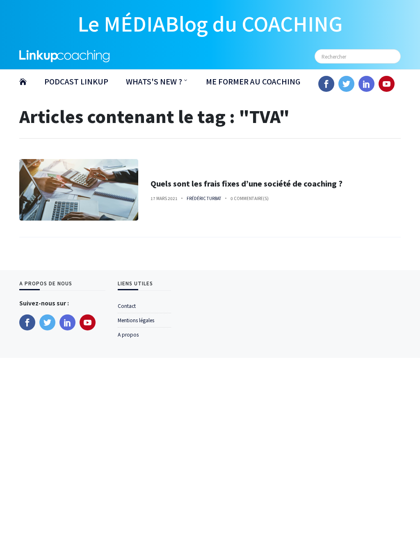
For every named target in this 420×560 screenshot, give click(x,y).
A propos (128, 334)
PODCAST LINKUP (76, 81)
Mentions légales (136, 319)
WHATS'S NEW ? (154, 81)
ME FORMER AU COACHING (253, 81)
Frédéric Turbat (204, 198)
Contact (127, 305)
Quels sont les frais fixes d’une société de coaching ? (246, 183)
